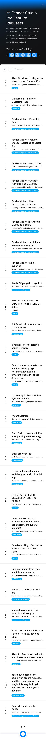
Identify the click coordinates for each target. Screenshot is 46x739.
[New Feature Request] (23, 733)
